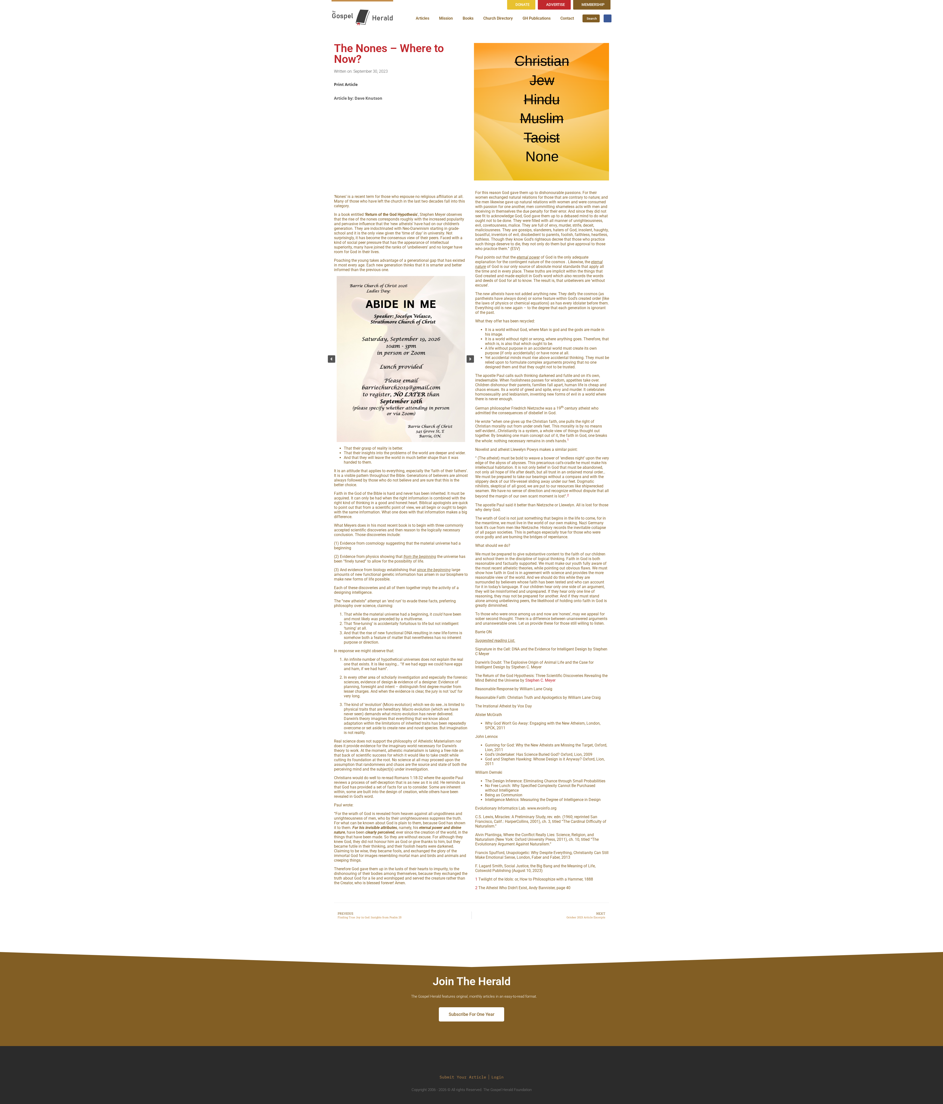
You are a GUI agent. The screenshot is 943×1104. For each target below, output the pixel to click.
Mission (446, 18)
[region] (401, 359)
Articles (422, 18)
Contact (567, 18)
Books (468, 18)
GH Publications (537, 18)
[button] (331, 359)
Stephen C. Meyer (540, 680)
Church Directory (498, 18)
